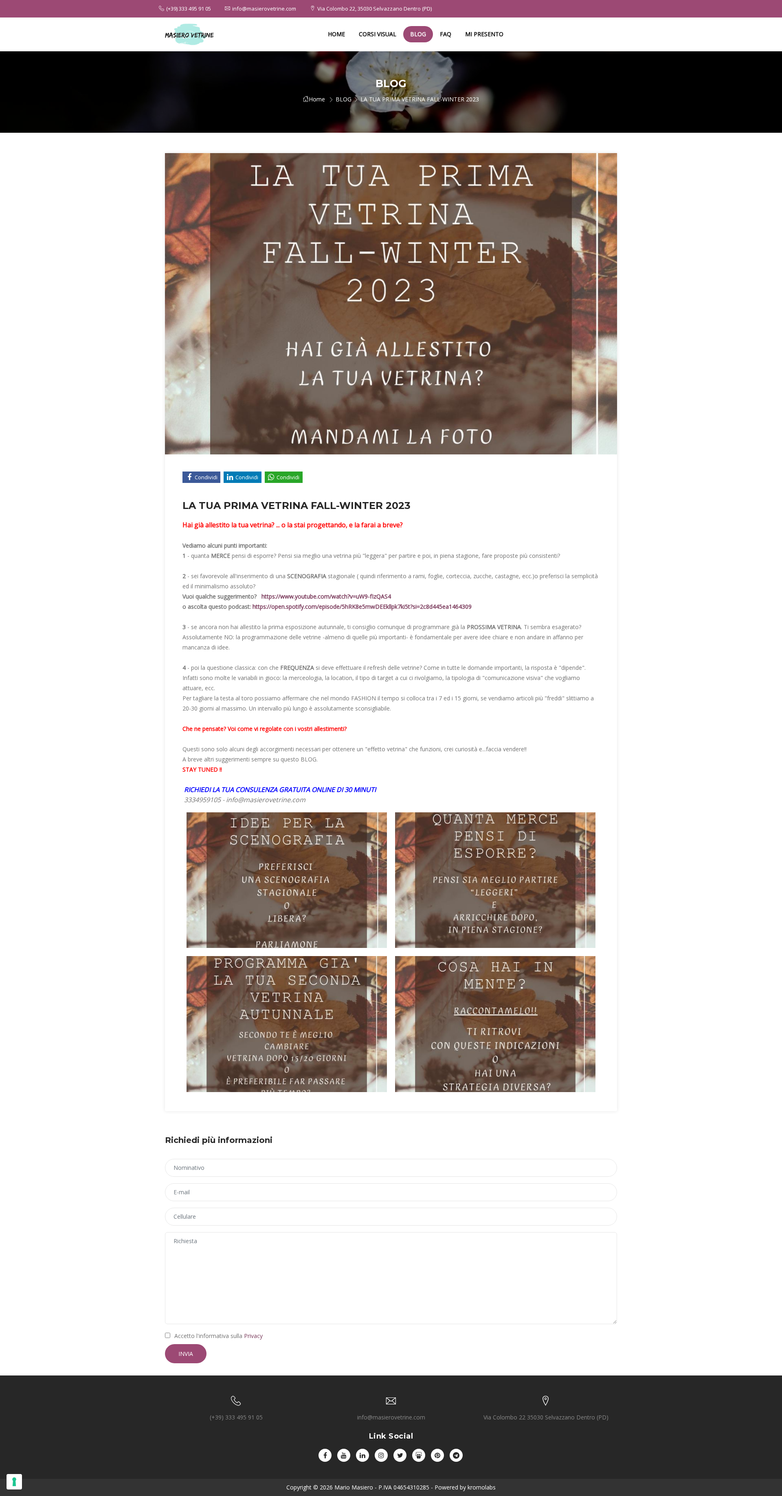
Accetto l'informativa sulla (218, 1336)
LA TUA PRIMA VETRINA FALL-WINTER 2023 (419, 99)
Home (336, 34)
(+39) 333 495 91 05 (188, 8)
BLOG (418, 34)
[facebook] (325, 1455)
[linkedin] (362, 1455)
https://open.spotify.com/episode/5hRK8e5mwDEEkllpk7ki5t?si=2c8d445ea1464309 (362, 606)
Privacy (253, 1336)
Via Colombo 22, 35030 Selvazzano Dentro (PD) (374, 8)
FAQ (445, 34)
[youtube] (343, 1455)
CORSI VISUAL (377, 34)
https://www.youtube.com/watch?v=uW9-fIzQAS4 (326, 596)
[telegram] (456, 1455)
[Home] (189, 34)
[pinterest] (437, 1455)
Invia (185, 1354)
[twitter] (399, 1455)
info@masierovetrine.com (264, 8)
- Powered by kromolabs (462, 1487)
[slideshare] (418, 1455)
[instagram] (381, 1455)
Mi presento (484, 34)
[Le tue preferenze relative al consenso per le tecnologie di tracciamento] (14, 1481)
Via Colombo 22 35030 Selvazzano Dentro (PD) (545, 1417)
